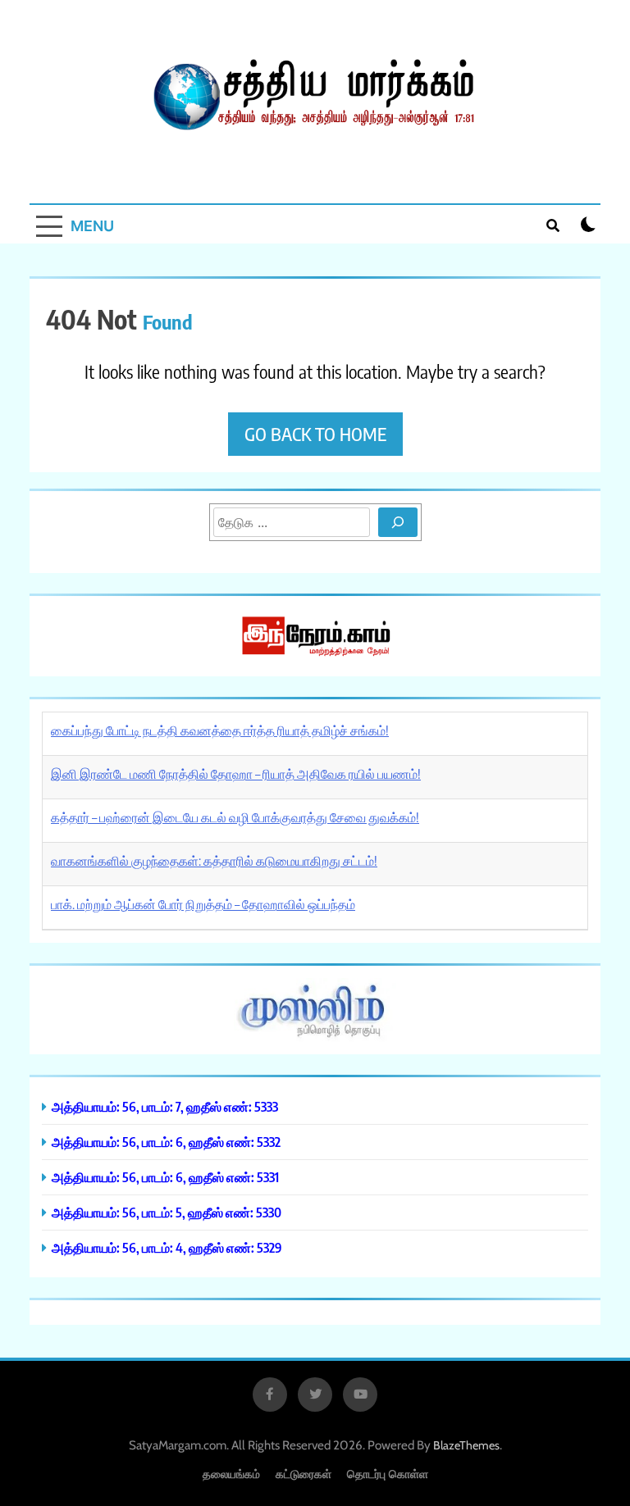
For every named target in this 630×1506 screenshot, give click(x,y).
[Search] (398, 522)
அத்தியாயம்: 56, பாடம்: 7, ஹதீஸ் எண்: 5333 (165, 1106)
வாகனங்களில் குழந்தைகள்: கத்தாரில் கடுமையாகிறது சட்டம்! (214, 861)
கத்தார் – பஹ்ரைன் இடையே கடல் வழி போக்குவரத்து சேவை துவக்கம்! (235, 817)
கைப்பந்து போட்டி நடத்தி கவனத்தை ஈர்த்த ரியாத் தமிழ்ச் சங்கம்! (220, 730)
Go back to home (315, 433)
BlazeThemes (466, 1445)
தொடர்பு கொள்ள (387, 1473)
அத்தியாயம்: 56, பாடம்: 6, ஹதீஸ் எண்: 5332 (166, 1141)
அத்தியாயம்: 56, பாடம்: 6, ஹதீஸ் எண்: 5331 (165, 1176)
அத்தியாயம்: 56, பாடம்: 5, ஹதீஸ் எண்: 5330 (166, 1212)
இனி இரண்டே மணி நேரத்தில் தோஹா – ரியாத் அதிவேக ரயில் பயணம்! (236, 774)
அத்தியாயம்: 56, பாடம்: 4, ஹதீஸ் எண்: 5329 (167, 1247)
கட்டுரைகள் (303, 1473)
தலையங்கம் (231, 1473)
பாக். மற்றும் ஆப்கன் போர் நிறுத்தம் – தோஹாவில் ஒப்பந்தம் (203, 904)
